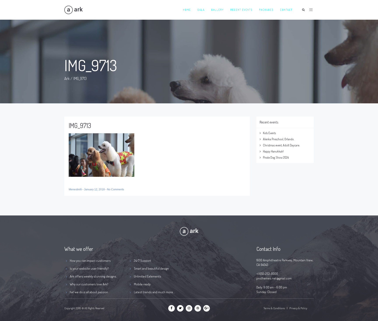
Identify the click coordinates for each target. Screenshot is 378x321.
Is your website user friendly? (89, 268)
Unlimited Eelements (147, 276)
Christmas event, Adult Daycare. (281, 145)
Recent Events (241, 9)
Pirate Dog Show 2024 (276, 157)
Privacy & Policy (298, 308)
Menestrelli (75, 189)
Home (187, 9)
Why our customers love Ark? (89, 284)
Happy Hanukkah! (273, 151)
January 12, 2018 (94, 189)
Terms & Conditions (274, 308)
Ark (67, 78)
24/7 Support (142, 261)
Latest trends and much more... (154, 292)
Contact (286, 9)
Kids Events (269, 133)
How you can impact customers (90, 261)
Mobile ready (142, 284)
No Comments (115, 189)
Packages (266, 9)
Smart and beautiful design (151, 268)
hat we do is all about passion (89, 292)
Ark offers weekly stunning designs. (93, 276)
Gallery (217, 9)
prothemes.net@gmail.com (274, 278)
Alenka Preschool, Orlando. (278, 139)
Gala (201, 9)
